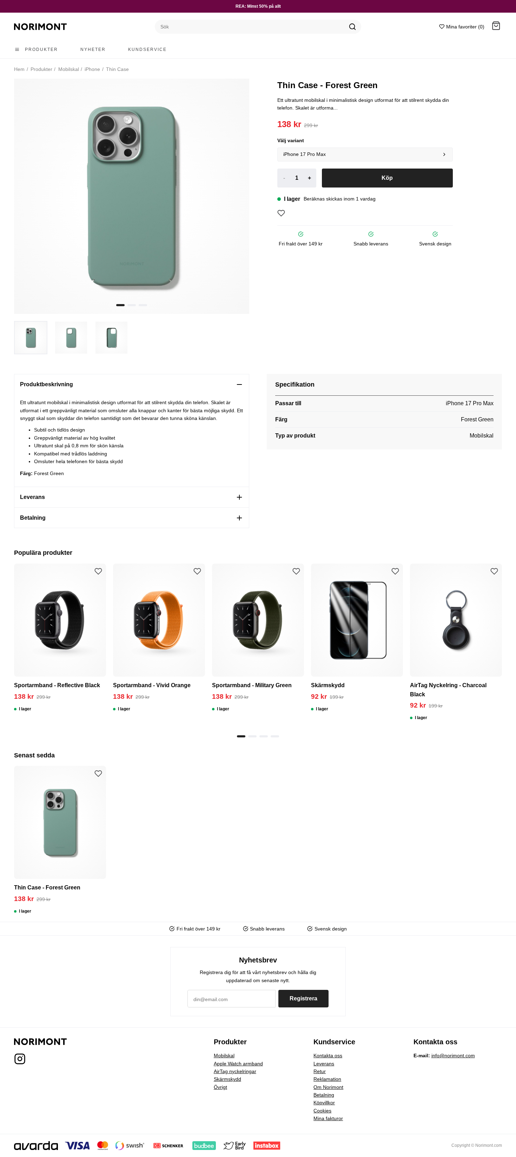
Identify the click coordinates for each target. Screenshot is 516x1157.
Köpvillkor (324, 1102)
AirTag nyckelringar (235, 1071)
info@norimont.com (453, 1055)
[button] (496, 27)
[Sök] (352, 27)
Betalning (323, 1095)
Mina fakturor (328, 1118)
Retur (319, 1071)
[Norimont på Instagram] (20, 1061)
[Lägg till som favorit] (281, 213)
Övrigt (220, 1087)
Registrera (303, 998)
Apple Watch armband (238, 1063)
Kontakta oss (327, 1055)
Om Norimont (328, 1087)
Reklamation (327, 1079)
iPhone (91, 69)
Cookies (322, 1110)
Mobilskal (68, 69)
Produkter (40, 69)
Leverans (323, 1063)
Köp (387, 178)
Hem (19, 69)
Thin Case (117, 69)
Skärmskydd (227, 1079)
